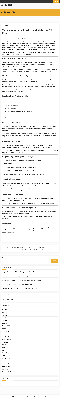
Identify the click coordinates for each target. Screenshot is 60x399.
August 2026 (5, 309)
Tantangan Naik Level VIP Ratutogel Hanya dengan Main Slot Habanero (21, 276)
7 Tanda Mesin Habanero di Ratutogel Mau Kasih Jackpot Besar (18, 284)
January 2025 (5, 361)
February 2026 (6, 326)
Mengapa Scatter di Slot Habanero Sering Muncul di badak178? (18, 272)
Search (4, 258)
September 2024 (6, 372)
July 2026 (4, 312)
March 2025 (5, 355)
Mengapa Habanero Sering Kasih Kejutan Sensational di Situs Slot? (19, 288)
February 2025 (6, 358)
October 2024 (5, 369)
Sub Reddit (6, 5)
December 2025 (6, 331)
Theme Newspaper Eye (30, 396)
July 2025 (4, 345)
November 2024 (6, 366)
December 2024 (6, 363)
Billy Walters (25, 38)
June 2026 (5, 315)
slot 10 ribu (18, 47)
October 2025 (5, 336)
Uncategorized (7, 25)
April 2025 (4, 353)
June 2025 (5, 347)
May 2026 (4, 317)
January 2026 (5, 328)
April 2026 (4, 320)
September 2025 (6, 339)
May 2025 (4, 350)
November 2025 (6, 334)
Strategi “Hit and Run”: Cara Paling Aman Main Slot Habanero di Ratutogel (21, 280)
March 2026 (5, 323)
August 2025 (5, 342)
